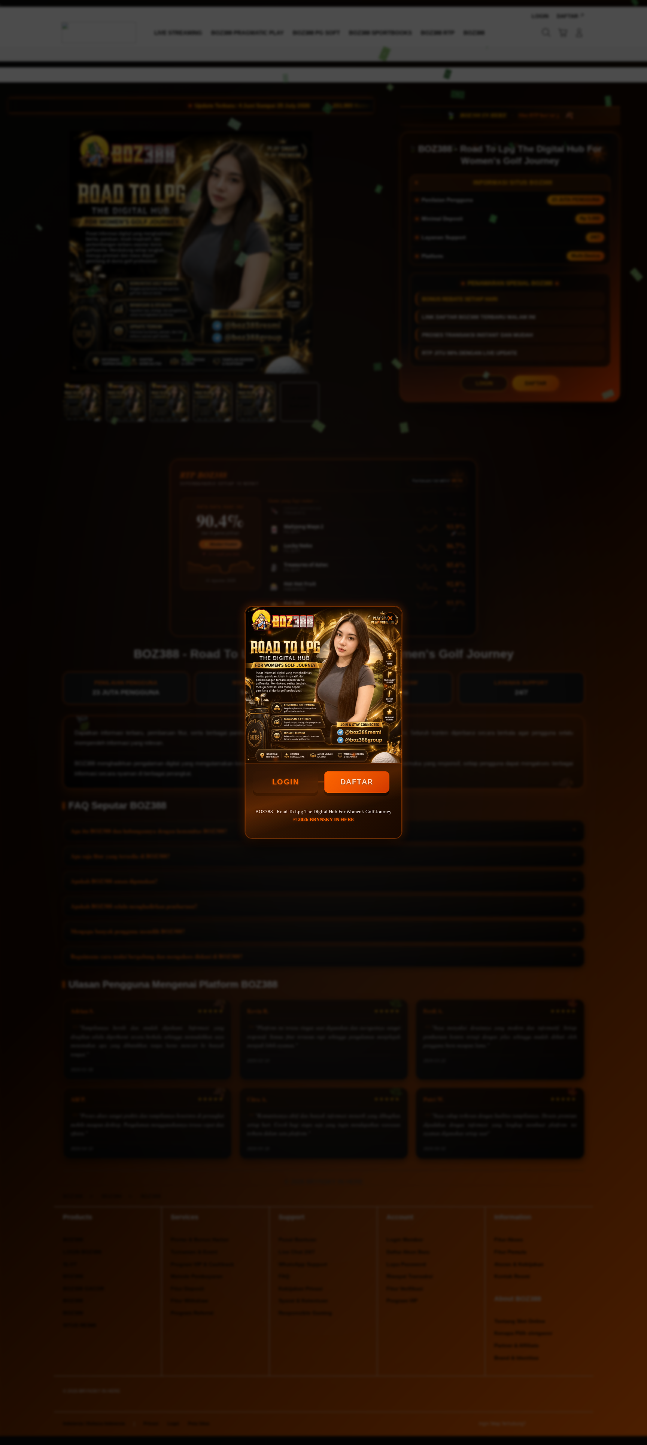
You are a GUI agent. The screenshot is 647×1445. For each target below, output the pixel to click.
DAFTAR (356, 782)
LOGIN (285, 782)
